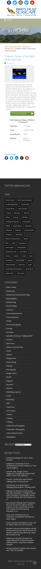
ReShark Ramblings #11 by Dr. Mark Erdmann (19, 459)
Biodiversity (10, 291)
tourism (30, 260)
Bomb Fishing (11, 306)
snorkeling (9, 260)
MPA (7, 243)
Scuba (8, 396)
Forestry (9, 340)
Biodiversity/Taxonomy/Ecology (18, 295)
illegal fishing (17, 226)
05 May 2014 (10, 63)
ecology (15, 217)
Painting (9, 366)
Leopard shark (29, 230)
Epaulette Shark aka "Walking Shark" (19, 336)
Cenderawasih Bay (12, 204)
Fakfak (8, 226)
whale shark (9, 273)
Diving (8, 321)
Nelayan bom (11, 358)
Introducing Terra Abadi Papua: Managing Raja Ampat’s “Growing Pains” (21, 486)
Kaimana (18, 230)
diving (8, 217)
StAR (8, 403)
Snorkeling (10, 399)
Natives (9, 354)
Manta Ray (19, 234)
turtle (30, 265)
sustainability (20, 260)
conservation (25, 204)
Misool (26, 239)
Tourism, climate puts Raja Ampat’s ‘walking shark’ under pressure (19, 480)
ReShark (9, 388)
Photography (11, 369)
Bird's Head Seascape (13, 47)
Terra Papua (10, 411)
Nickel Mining (11, 362)
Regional (9, 381)
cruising (8, 213)
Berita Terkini (10, 200)
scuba (24, 256)
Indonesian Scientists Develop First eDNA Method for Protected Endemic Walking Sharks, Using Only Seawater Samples (20, 541)
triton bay (22, 265)
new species (23, 243)
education (25, 217)
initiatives (9, 230)
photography (21, 247)
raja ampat (23, 252)
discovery (17, 213)
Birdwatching (11, 302)
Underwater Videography (15, 429)
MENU (9, 20)
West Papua (29, 269)
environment (26, 222)
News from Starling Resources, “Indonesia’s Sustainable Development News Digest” (20, 517)
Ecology (9, 328)
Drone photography (13, 325)
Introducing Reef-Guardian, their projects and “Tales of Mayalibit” (21, 549)
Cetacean (9, 310)
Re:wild (8, 377)
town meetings (10, 265)
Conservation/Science (14, 313)
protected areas (11, 252)
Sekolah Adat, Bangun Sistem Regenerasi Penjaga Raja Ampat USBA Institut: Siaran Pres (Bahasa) (20, 473)
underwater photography (14, 269)
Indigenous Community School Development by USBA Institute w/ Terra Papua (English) (21, 466)
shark (31, 256)
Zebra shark (21, 273)
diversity (26, 213)
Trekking (9, 422)
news (13, 243)
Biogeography (11, 298)
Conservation (10, 209)
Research (9, 384)
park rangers (10, 247)
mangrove (9, 234)
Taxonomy (10, 407)
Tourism (9, 414)
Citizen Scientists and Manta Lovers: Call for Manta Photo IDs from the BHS (21, 524)
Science (16, 256)
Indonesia (28, 226)
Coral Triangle (22, 209)
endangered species (12, 222)
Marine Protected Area (13, 239)
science (8, 256)
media (8, 351)
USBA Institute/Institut (14, 433)
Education (10, 332)
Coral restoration (12, 317)
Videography (10, 437)
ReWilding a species (13, 392)
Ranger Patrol (11, 373)
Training (9, 418)
